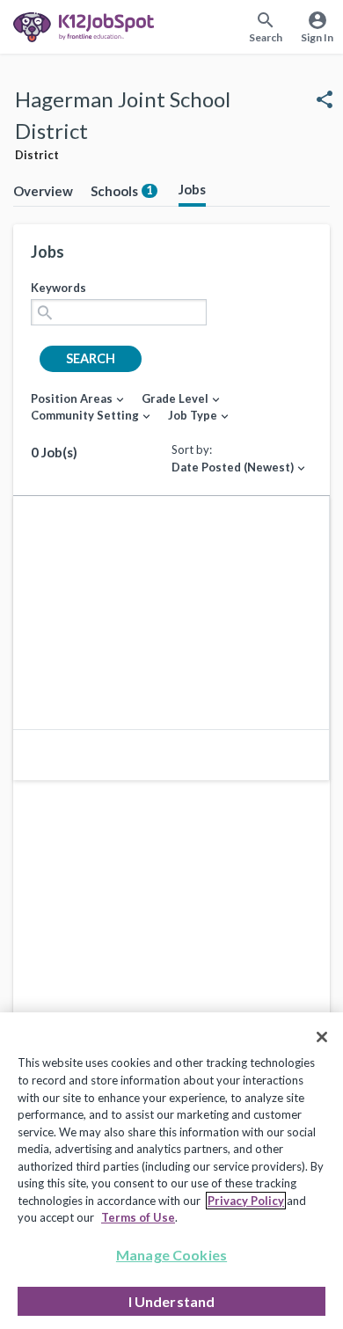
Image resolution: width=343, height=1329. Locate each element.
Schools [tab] (122, 191)
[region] (171, 1170)
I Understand (171, 1301)
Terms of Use (138, 1217)
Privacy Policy (246, 1201)
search (90, 358)
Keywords (58, 288)
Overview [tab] (43, 191)
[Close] (322, 1037)
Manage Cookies (171, 1254)
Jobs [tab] (192, 189)
